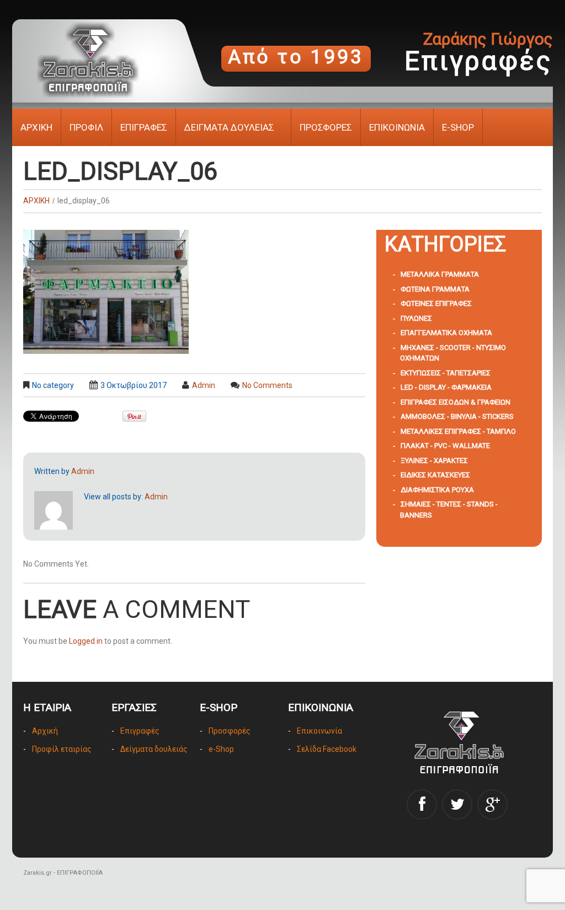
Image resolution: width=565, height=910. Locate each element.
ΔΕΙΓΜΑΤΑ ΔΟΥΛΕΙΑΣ (229, 127)
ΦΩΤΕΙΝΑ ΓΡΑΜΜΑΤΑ (435, 289)
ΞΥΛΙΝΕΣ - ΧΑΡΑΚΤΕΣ (434, 460)
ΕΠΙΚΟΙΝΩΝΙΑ (397, 127)
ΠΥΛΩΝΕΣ (416, 318)
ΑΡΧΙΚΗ (36, 127)
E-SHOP (458, 127)
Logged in (86, 641)
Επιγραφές (139, 730)
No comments (267, 385)
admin (203, 385)
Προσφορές (229, 730)
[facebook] (422, 804)
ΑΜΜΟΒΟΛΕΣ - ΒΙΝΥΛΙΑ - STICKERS (457, 416)
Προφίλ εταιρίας (62, 749)
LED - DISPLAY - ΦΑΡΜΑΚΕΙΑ (446, 387)
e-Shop (221, 749)
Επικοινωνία (319, 730)
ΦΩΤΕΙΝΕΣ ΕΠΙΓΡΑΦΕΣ (436, 303)
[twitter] (457, 804)
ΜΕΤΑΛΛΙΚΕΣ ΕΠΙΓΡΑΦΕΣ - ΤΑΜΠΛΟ (458, 431)
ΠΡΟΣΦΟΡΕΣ (326, 127)
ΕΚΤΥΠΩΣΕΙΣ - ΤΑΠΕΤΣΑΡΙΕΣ (446, 373)
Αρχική (45, 730)
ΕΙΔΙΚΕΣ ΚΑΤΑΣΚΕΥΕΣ (435, 475)
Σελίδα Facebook (326, 749)
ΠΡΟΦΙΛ (86, 127)
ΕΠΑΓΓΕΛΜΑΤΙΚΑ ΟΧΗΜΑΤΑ (446, 333)
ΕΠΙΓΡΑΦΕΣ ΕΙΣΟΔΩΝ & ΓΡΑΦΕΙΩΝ (455, 402)
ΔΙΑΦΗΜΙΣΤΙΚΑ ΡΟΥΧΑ (437, 490)
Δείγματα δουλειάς (154, 749)
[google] (492, 804)
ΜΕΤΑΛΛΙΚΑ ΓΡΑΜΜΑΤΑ (440, 274)
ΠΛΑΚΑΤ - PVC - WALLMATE (445, 445)
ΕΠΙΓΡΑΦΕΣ (143, 127)
